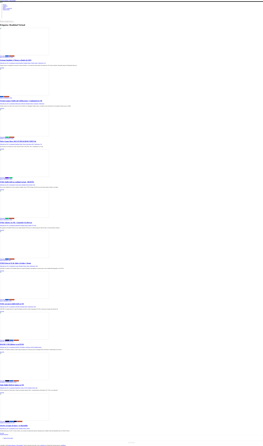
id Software (27, 347)
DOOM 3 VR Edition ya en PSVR (12, 344)
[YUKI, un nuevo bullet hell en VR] (24, 298)
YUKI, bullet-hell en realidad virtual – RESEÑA (17, 182)
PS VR (25, 387)
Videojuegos (11, 56)
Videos (4, 7)
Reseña (30, 184)
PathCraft (23, 103)
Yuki (34, 184)
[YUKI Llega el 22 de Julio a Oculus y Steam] (24, 257)
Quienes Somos (6, 9)
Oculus (16, 266)
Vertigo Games (34, 63)
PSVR (32, 347)
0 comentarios (12, 63)
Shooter (29, 225)
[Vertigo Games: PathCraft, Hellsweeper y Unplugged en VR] (24, 95)
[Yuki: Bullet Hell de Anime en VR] (24, 379)
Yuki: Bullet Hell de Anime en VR (12, 385)
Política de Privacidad (8, 438)
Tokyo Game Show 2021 (28, 144)
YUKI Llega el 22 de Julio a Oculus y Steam (15, 263)
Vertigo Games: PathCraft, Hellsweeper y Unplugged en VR (21, 101)
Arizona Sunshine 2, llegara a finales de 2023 (15, 60)
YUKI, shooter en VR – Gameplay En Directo (16, 222)
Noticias (4, 4)
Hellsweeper (18, 103)
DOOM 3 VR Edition (20, 347)
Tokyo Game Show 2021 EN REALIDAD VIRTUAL (18, 141)
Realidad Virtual (27, 63)
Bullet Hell (17, 225)
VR (45, 63)
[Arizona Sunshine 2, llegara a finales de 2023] (24, 54)
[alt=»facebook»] (3, 13)
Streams (7, 137)
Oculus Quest (18, 184)
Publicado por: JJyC (4, 63)
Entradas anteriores (4, 434)
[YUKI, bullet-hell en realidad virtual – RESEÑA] (24, 176)
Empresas (7, 340)
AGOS (16, 428)
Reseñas (7, 177)
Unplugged (35, 103)
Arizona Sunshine (19, 63)
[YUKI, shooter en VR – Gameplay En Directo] (24, 217)
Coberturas (5, 6)
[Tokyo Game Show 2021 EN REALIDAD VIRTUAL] (24, 136)
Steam (28, 266)
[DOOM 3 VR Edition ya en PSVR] (24, 339)
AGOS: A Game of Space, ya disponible (14, 425)
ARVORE (17, 306)
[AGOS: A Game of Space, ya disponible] (24, 420)
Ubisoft (15, 421)
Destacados (2, 56)
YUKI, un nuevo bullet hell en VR (12, 304)
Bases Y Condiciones (7, 8)
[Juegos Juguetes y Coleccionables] (131, 0)
